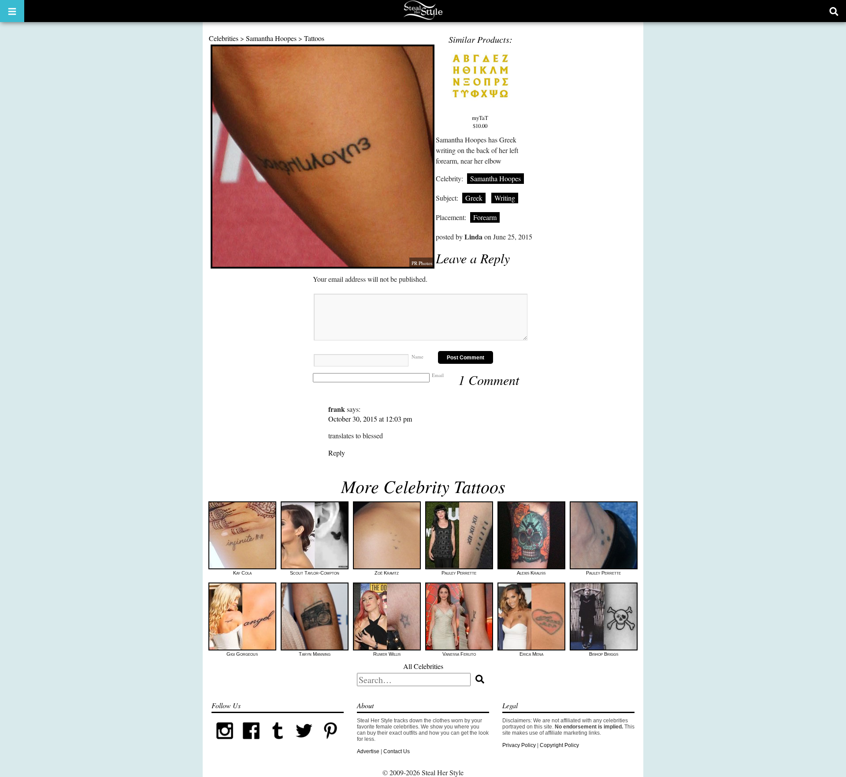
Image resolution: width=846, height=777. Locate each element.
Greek (473, 197)
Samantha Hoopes (271, 38)
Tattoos (314, 38)
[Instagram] (225, 742)
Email (438, 375)
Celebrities (223, 38)
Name (417, 356)
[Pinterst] (330, 742)
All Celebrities (423, 666)
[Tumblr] (277, 742)
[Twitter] (304, 742)
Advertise (368, 751)
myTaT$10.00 (480, 122)
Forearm (485, 217)
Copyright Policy (559, 745)
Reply (336, 452)
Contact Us (396, 751)
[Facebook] (251, 742)
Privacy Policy (519, 745)
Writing (504, 197)
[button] (12, 11)
